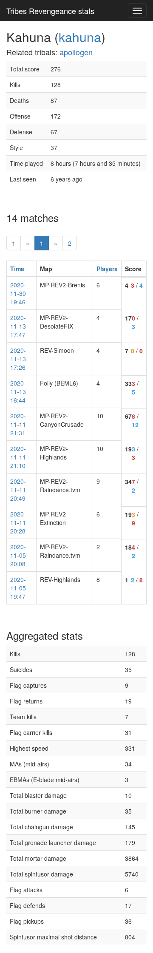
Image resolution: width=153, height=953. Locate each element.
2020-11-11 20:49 (18, 489)
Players (107, 268)
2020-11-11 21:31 (18, 424)
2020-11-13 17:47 (18, 326)
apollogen (76, 51)
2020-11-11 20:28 (18, 522)
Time (17, 268)
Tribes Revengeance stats (50, 10)
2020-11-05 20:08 (18, 555)
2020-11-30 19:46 (18, 293)
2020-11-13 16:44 (18, 391)
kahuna (80, 37)
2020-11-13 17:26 (18, 359)
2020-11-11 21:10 (18, 457)
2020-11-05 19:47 (18, 588)
